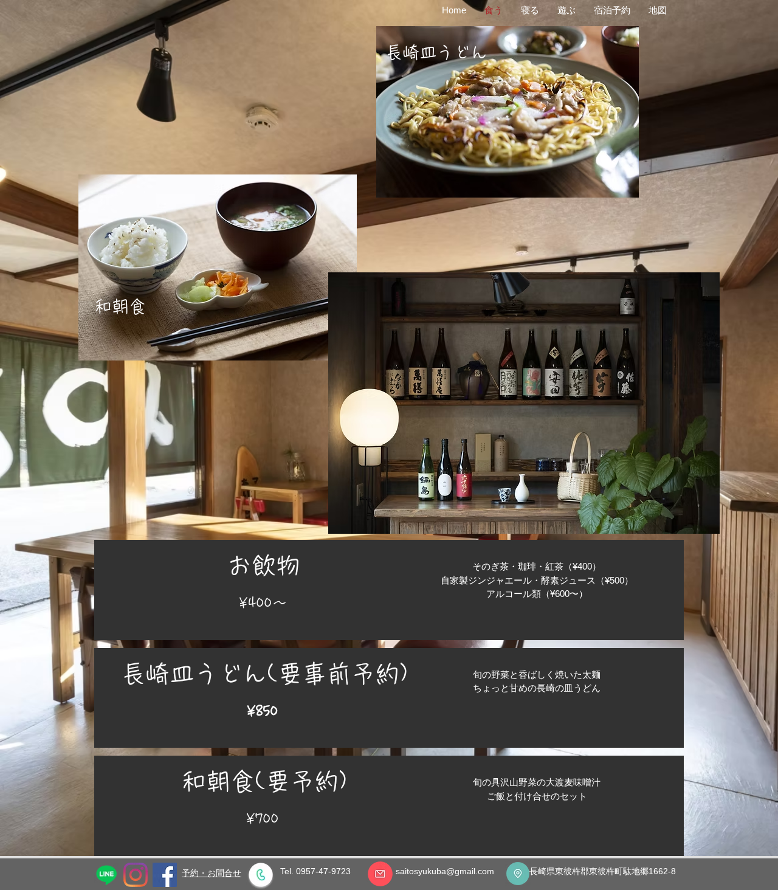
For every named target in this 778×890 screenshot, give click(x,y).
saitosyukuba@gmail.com (445, 871)
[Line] (106, 875)
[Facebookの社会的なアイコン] (165, 875)
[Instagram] (135, 875)
